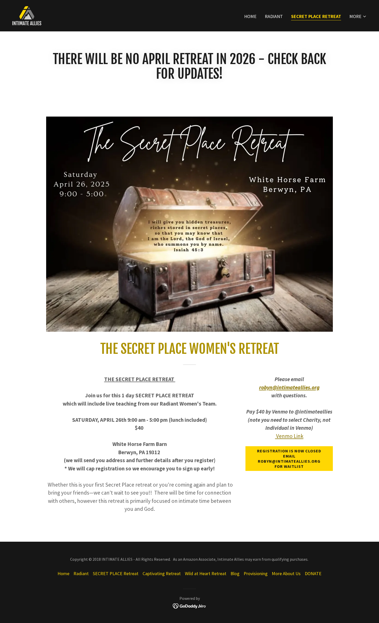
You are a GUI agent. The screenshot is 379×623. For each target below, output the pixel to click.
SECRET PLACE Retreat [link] (316, 16)
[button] (358, 16)
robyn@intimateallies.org (289, 387)
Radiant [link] (274, 16)
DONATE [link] (313, 573)
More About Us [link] (286, 573)
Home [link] (250, 16)
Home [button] (63, 573)
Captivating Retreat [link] (162, 573)
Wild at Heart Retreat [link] (205, 573)
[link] (26, 15)
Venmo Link (289, 436)
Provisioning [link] (256, 573)
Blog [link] (235, 573)
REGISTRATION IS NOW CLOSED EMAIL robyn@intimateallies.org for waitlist (289, 458)
